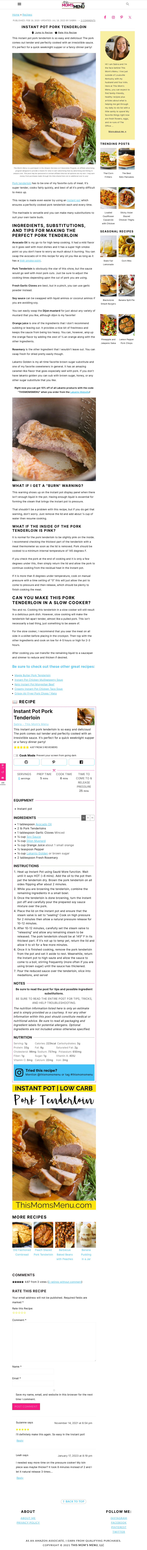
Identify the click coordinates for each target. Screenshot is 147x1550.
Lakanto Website (80, 392)
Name (17, 1366)
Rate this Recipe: (22, 1308)
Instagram (119, 1518)
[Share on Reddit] (3, 772)
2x (88, 818)
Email (16, 1378)
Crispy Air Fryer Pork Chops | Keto (36, 693)
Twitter (119, 1532)
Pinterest (118, 1527)
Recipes (27, 14)
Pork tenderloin (21, 183)
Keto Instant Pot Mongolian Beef (34, 684)
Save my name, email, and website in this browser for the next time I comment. (54, 1397)
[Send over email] (3, 778)
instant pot (73, 200)
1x (84, 818)
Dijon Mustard (36, 841)
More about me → (117, 131)
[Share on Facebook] (82, 762)
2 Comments (88, 21)
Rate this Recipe (67, 32)
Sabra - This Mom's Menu (31, 724)
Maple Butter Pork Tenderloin (33, 675)
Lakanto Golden (37, 853)
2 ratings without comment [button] (64, 1281)
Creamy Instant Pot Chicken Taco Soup (39, 688)
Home (16, 14)
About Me (28, 1518)
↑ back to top (73, 1501)
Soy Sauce (34, 836)
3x (92, 818)
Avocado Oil (44, 824)
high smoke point (30, 260)
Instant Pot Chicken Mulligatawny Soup (39, 679)
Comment (19, 1320)
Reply (20, 1440)
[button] (15, 747)
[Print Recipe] (26, 762)
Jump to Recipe (43, 32)
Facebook (119, 1522)
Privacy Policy (28, 1522)
